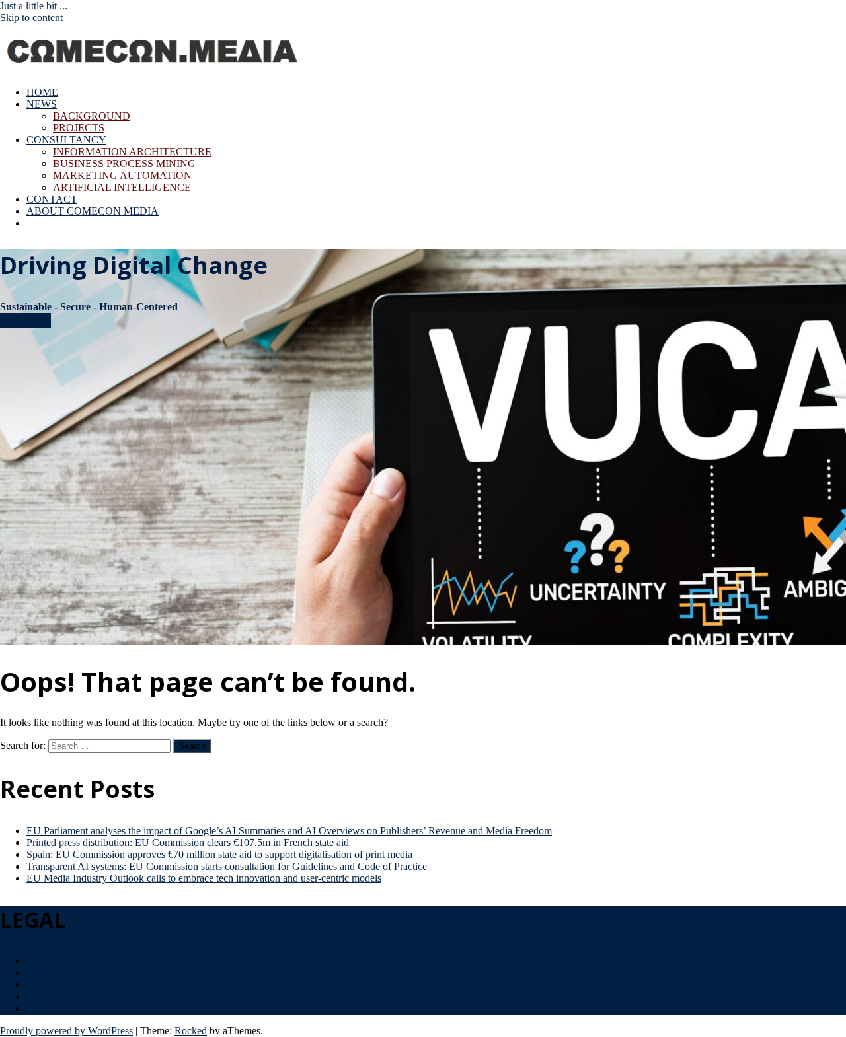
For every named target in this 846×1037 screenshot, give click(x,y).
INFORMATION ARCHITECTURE (132, 151)
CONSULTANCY (66, 139)
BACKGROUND (91, 116)
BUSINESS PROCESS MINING (124, 163)
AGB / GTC (52, 972)
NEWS (41, 104)
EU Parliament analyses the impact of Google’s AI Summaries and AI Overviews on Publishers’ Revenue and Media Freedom (289, 830)
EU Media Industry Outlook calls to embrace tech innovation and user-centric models (203, 878)
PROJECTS (78, 127)
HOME (42, 92)
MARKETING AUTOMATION (122, 175)
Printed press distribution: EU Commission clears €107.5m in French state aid (187, 842)
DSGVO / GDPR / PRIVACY (90, 984)
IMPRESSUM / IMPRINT (82, 960)
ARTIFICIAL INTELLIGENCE (122, 187)
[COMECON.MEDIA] (154, 69)
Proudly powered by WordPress (66, 1030)
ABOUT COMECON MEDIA (92, 211)
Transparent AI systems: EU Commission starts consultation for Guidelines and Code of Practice (226, 866)
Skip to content (31, 17)
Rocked (190, 1030)
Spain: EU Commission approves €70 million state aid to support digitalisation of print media (219, 854)
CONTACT (51, 199)
